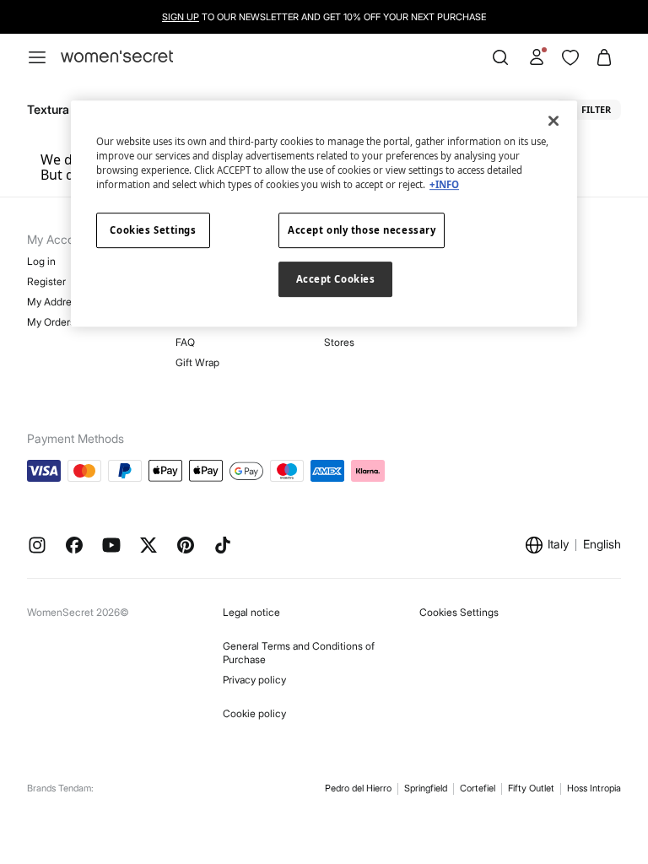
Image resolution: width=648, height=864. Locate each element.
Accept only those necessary (361, 230)
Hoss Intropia (594, 788)
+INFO (444, 184)
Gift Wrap (197, 362)
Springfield (425, 788)
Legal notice (251, 612)
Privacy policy (254, 679)
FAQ (185, 342)
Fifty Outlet (531, 788)
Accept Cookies (335, 279)
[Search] (500, 57)
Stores (339, 342)
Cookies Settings (459, 612)
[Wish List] (570, 57)
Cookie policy (254, 713)
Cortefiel (477, 788)
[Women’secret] (117, 57)
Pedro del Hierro (358, 788)
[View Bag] (604, 57)
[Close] (553, 120)
